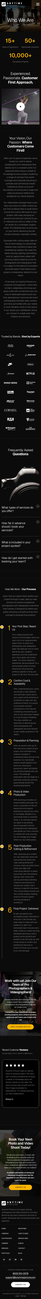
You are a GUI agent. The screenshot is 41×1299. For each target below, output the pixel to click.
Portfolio (6, 1253)
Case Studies (23, 1233)
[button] (37, 4)
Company (5, 1233)
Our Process (7, 1238)
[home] (12, 4)
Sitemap (23, 1296)
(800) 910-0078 (20, 1273)
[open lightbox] (20, 106)
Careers (5, 1243)
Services (5, 1248)
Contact (21, 1248)
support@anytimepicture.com (21, 1277)
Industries (22, 1228)
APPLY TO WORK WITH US (20, 1027)
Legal (17, 1296)
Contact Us (20, 1187)
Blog (20, 1253)
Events (21, 1243)
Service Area (23, 1238)
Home (4, 1228)
